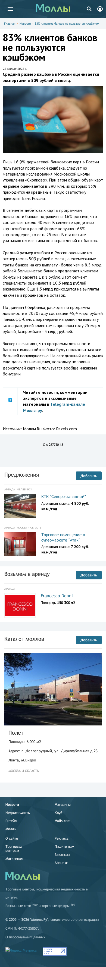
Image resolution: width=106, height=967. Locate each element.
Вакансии (62, 855)
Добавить (88, 476)
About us (61, 863)
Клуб (58, 813)
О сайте (11, 838)
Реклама (61, 838)
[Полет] (53, 689)
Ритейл (11, 821)
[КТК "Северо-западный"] (20, 506)
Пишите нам (64, 846)
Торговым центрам (13, 848)
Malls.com (62, 821)
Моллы (10, 829)
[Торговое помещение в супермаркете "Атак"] (20, 544)
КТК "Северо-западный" (63, 496)
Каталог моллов (24, 639)
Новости (25, 23)
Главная (9, 23)
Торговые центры (19, 889)
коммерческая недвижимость (60, 889)
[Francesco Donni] (20, 605)
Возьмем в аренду (27, 574)
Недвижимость (17, 813)
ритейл (11, 897)
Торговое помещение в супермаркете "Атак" (63, 537)
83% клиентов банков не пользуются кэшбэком (67, 23)
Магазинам (14, 859)
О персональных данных (25, 937)
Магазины (63, 805)
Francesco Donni (57, 595)
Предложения (21, 474)
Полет (15, 733)
